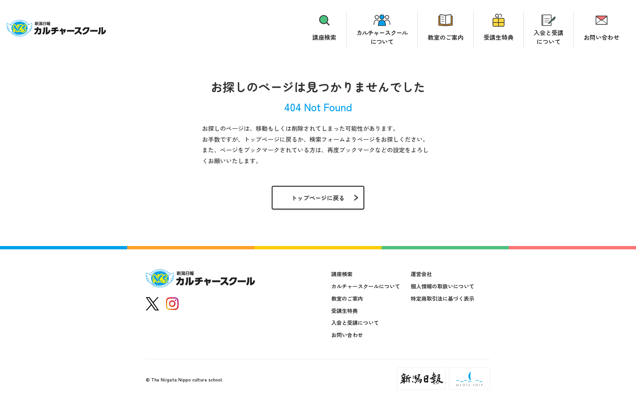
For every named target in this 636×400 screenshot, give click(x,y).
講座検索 (324, 37)
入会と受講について (548, 37)
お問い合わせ (601, 37)
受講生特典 (498, 37)
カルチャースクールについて (381, 37)
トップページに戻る (318, 197)
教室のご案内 (445, 37)
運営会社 (421, 274)
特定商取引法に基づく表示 (442, 298)
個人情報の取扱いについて (442, 286)
